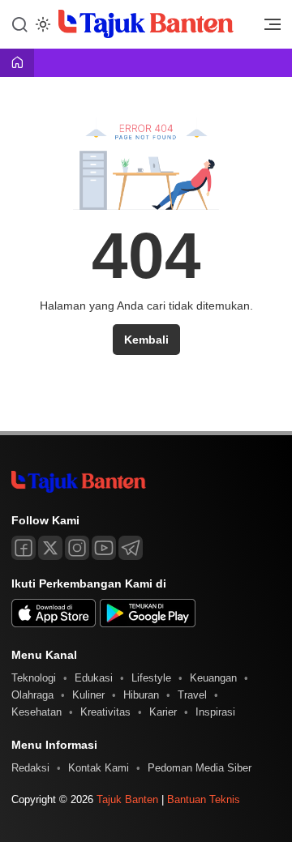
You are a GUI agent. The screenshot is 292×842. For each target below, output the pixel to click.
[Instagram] (77, 548)
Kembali (146, 339)
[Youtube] (104, 548)
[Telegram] (130, 548)
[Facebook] (23, 548)
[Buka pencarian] (19, 23)
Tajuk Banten (127, 799)
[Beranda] (17, 64)
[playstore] (147, 624)
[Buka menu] (267, 28)
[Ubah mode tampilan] (41, 24)
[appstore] (53, 624)
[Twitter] (50, 548)
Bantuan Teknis (203, 799)
